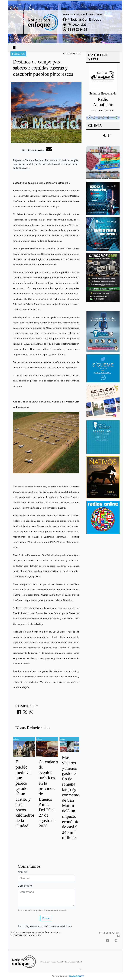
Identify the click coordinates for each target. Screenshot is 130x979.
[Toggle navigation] (14, 47)
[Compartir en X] (25, 713)
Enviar (46, 918)
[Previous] (18, 790)
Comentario (25, 885)
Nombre (22, 872)
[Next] (74, 790)
